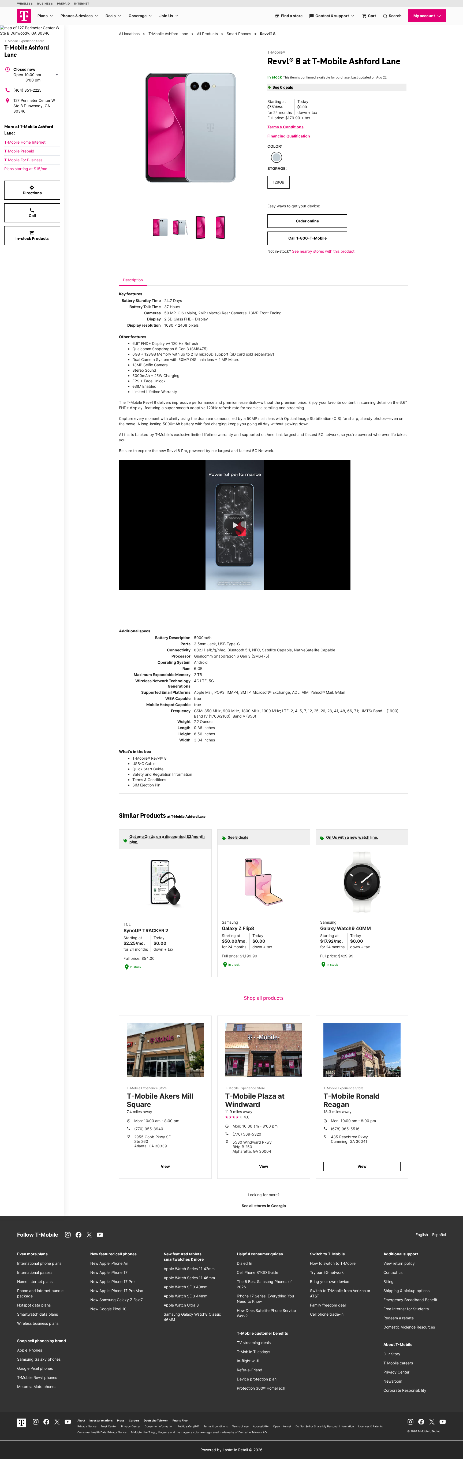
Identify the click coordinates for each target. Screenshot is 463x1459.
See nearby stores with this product (323, 251)
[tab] (133, 280)
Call (32, 213)
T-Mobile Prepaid (19, 151)
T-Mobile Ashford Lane (168, 33)
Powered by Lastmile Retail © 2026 (231, 1449)
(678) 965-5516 (345, 1128)
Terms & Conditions (285, 127)
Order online (307, 221)
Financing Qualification (288, 136)
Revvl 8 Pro (177, 450)
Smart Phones (239, 33)
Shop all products (263, 998)
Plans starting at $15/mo (25, 168)
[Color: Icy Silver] (276, 157)
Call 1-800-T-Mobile (307, 238)
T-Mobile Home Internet (25, 142)
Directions (32, 190)
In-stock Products (32, 235)
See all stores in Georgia (264, 1205)
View (165, 1166)
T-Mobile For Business (23, 160)
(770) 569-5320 (247, 1134)
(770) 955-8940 (148, 1128)
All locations (129, 33)
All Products (207, 33)
